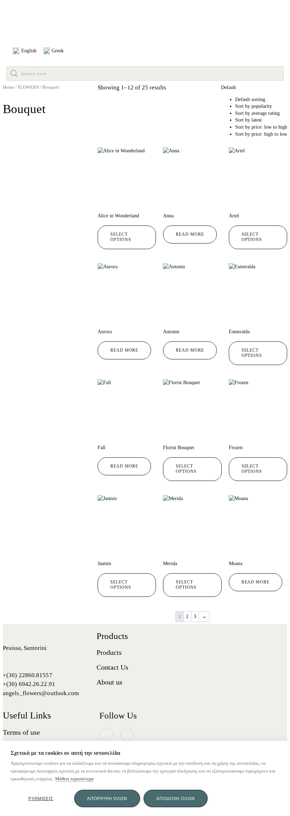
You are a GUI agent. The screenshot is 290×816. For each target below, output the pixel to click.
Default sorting (250, 99)
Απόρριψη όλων (107, 798)
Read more (190, 234)
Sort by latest (248, 120)
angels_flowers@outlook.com (41, 693)
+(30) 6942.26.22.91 (29, 684)
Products (109, 652)
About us (109, 682)
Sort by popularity (253, 106)
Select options (120, 237)
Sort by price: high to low (261, 134)
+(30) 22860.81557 (27, 675)
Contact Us (112, 667)
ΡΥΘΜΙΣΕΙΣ (40, 798)
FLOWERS (28, 87)
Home (8, 87)
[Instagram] (106, 734)
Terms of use (21, 732)
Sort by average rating (257, 113)
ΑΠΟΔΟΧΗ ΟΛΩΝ (175, 798)
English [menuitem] (28, 50)
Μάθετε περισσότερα (74, 778)
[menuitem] (24, 51)
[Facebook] (127, 734)
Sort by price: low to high (261, 127)
